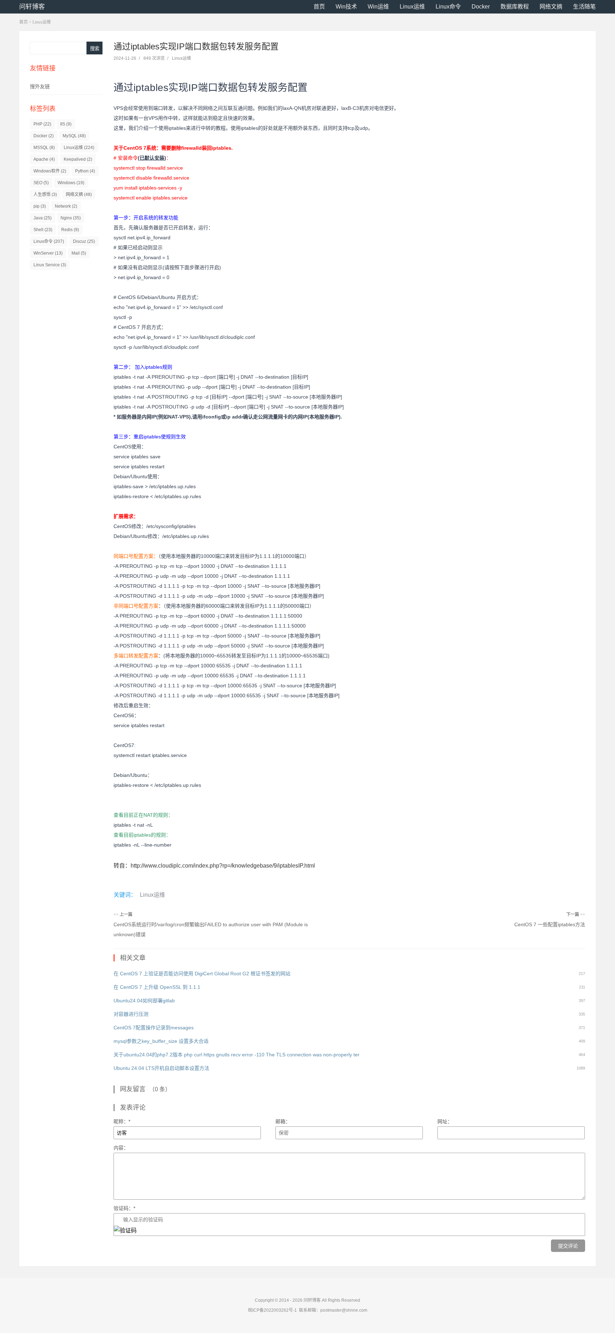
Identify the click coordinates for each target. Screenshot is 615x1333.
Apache (44, 159)
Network (66, 206)
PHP (42, 124)
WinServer (48, 253)
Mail (79, 253)
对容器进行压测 (131, 1014)
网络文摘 (551, 7)
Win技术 (346, 7)
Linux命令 (448, 7)
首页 (319, 7)
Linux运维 (412, 7)
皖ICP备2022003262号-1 (272, 1310)
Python (85, 171)
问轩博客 (32, 6)
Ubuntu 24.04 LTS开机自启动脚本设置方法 (161, 1068)
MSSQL (44, 147)
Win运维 (378, 7)
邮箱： (282, 1121)
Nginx (71, 217)
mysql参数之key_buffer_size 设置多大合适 (161, 1041)
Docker (481, 7)
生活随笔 (584, 7)
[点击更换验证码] (125, 1231)
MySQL (74, 135)
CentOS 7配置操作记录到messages (154, 1027)
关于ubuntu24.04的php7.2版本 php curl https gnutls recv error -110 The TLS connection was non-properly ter (236, 1054)
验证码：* (124, 1208)
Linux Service (49, 264)
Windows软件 (49, 171)
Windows (71, 182)
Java (42, 217)
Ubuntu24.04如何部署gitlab (144, 1000)
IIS (66, 124)
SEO (41, 182)
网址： (444, 1121)
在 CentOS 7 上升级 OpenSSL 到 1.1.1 (157, 987)
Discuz (84, 241)
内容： (121, 1148)
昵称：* (122, 1121)
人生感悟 (45, 194)
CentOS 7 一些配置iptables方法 (549, 924)
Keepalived (78, 159)
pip (39, 206)
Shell (42, 229)
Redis (70, 229)
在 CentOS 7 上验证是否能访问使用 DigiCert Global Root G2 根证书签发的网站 (202, 973)
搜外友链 (40, 86)
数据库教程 (514, 7)
